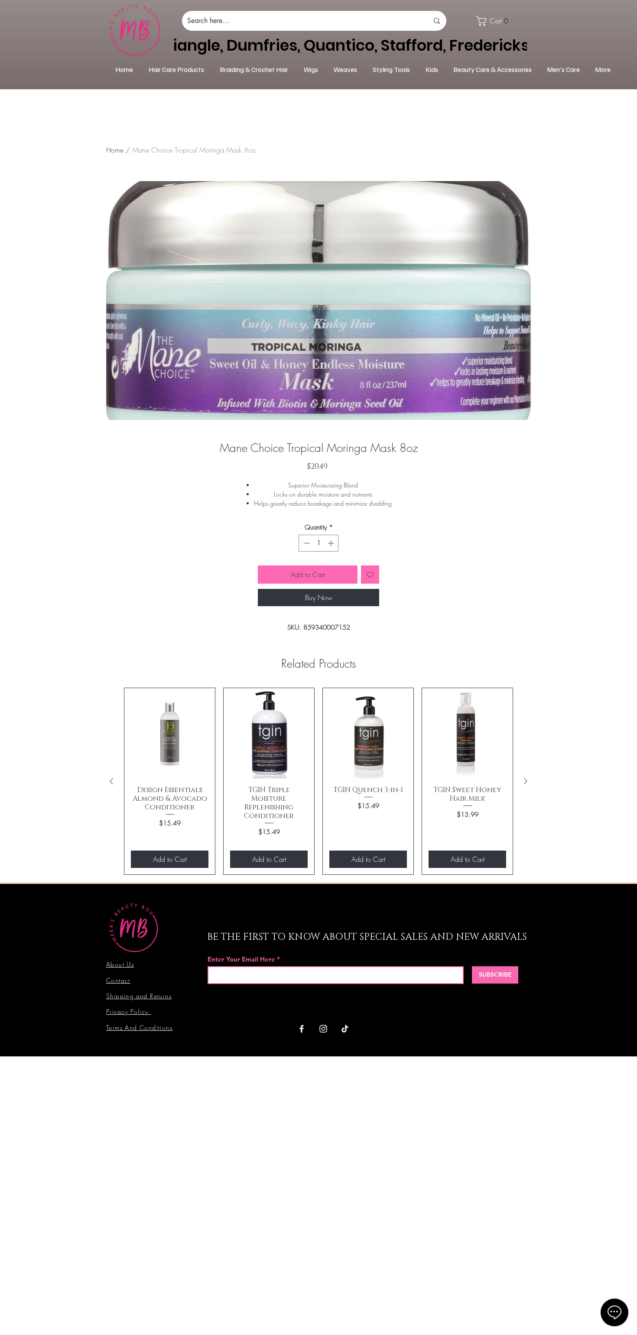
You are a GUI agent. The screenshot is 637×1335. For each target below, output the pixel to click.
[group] (318, 781)
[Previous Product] (111, 781)
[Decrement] (306, 543)
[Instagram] (323, 1028)
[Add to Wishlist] (370, 574)
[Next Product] (525, 781)
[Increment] (332, 543)
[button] (495, 21)
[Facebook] (301, 1028)
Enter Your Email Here (241, 959)
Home (115, 150)
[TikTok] (344, 1028)
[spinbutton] (319, 543)
